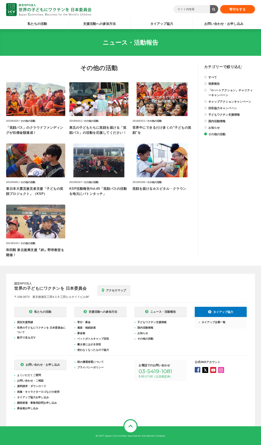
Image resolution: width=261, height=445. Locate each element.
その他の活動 (28, 120)
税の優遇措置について (90, 361)
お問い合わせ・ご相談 (30, 380)
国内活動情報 (217, 121)
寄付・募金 (84, 322)
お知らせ (214, 127)
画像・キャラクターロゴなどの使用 (38, 391)
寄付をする (237, 9)
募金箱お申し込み (27, 408)
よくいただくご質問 (29, 375)
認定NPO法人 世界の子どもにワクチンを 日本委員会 (49, 9)
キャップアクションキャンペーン (229, 101)
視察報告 (214, 83)
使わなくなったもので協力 (93, 349)
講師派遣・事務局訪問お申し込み (37, 402)
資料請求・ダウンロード (31, 386)
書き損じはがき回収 (89, 344)
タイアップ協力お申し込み (33, 397)
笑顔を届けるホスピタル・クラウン (159, 188)
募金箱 (81, 333)
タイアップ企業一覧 (214, 322)
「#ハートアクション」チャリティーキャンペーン (230, 93)
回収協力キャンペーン (222, 108)
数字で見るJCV (26, 337)
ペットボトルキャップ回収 (93, 338)
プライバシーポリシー (90, 367)
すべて (212, 77)
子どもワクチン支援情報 (224, 114)
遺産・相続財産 (86, 327)
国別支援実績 (25, 322)
